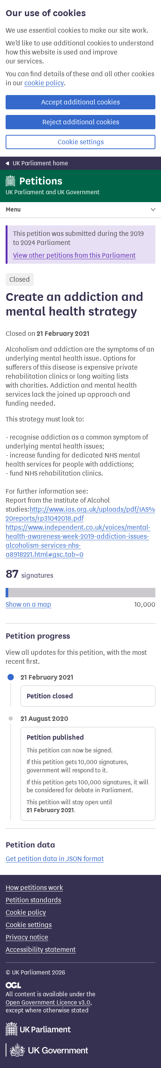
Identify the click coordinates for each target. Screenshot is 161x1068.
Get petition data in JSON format (55, 859)
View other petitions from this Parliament (74, 255)
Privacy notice (27, 937)
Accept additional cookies (80, 102)
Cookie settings (81, 142)
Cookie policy (26, 912)
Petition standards (33, 900)
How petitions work (34, 888)
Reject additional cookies (80, 122)
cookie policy (44, 83)
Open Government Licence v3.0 (48, 1002)
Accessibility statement (41, 950)
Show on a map (28, 604)
